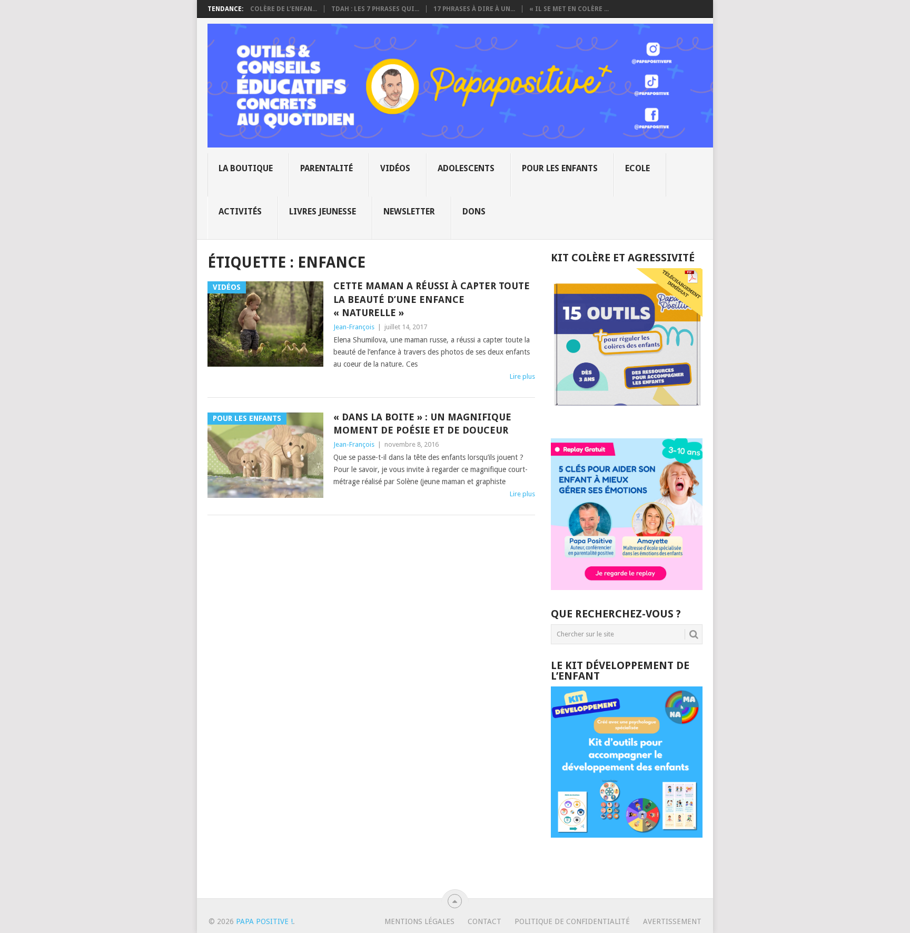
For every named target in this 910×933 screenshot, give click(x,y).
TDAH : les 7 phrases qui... (375, 9)
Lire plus (522, 376)
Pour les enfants (560, 168)
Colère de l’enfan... (283, 9)
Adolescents (466, 168)
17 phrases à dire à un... (474, 9)
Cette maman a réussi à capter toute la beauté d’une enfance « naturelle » (431, 299)
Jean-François (353, 327)
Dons (474, 212)
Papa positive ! (264, 921)
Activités (240, 212)
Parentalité (326, 168)
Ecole (637, 168)
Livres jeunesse (322, 212)
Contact (484, 921)
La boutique (246, 168)
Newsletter (409, 212)
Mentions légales (419, 921)
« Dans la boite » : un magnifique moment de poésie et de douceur (422, 423)
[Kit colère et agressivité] (627, 417)
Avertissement (672, 921)
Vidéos (395, 168)
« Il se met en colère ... (569, 9)
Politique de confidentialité (572, 921)
